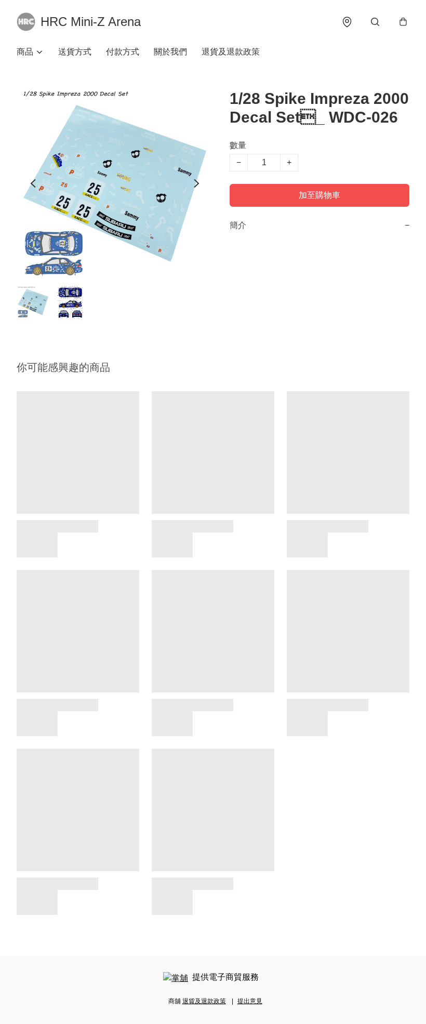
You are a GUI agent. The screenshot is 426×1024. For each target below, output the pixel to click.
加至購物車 (319, 195)
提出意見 (249, 1001)
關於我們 (170, 51)
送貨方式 (74, 51)
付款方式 (122, 51)
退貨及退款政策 (231, 51)
